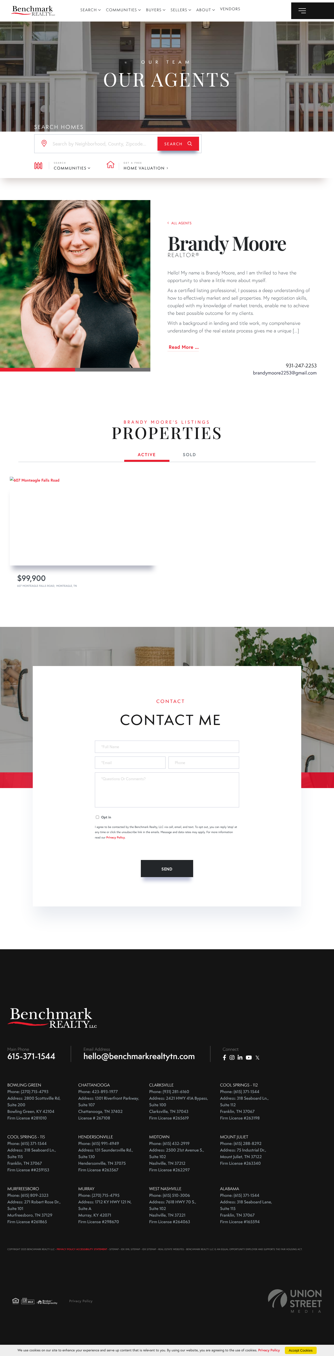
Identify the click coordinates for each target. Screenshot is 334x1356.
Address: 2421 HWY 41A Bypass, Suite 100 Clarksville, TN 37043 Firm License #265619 (178, 1108)
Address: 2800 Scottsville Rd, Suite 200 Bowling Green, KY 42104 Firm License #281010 (34, 1108)
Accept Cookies (300, 1350)
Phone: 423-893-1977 (98, 1092)
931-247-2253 (301, 365)
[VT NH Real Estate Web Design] (295, 1301)
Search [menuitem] (88, 10)
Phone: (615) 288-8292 (240, 1143)
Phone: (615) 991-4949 (98, 1143)
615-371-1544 (31, 1056)
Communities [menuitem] (121, 10)
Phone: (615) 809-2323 (27, 1195)
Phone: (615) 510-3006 (169, 1195)
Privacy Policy (115, 837)
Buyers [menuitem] (154, 10)
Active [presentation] (147, 454)
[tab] (146, 455)
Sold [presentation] (189, 454)
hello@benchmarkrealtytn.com (139, 1056)
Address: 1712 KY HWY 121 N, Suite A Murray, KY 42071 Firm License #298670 (105, 1212)
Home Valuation (144, 168)
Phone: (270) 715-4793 (27, 1092)
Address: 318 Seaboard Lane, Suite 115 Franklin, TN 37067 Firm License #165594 (246, 1212)
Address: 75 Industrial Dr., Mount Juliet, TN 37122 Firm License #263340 (243, 1156)
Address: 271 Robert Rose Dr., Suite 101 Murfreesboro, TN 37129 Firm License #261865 (34, 1212)
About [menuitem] (203, 10)
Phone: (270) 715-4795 (99, 1195)
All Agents (181, 223)
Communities (70, 168)
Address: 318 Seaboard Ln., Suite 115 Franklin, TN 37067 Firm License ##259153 (31, 1160)
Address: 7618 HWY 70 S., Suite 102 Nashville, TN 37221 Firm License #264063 (172, 1212)
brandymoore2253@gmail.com (285, 372)
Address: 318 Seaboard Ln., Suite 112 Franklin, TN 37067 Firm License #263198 (244, 1108)
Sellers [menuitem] (179, 10)
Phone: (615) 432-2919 (169, 1143)
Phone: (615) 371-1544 (239, 1092)
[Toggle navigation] (312, 10)
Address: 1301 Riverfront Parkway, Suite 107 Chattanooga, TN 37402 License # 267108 (108, 1108)
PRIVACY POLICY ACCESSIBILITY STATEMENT (82, 1249)
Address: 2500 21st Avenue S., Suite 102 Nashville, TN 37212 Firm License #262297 (176, 1160)
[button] (178, 144)
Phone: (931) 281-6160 (169, 1092)
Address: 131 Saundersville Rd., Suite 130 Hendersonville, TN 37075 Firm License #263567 (105, 1160)
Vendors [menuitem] (230, 8)
